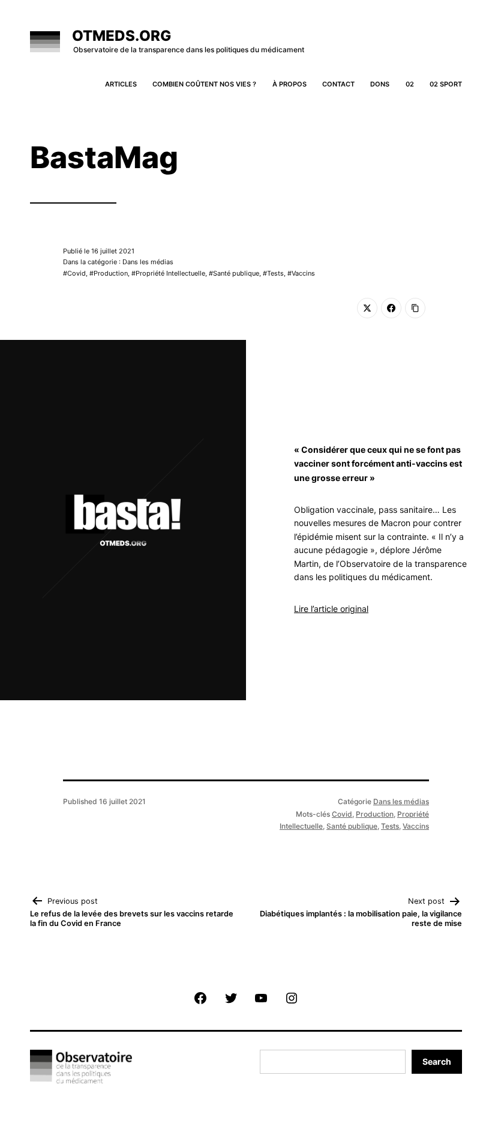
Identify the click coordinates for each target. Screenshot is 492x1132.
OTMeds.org (121, 35)
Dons (379, 84)
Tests (275, 273)
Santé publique (236, 273)
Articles (121, 84)
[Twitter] (367, 308)
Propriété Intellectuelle (170, 273)
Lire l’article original (331, 609)
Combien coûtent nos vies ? (204, 84)
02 (410, 84)
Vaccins (303, 273)
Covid (76, 273)
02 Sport (446, 84)
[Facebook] (391, 308)
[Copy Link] (415, 308)
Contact (338, 84)
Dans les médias (401, 801)
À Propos (289, 84)
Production (111, 273)
